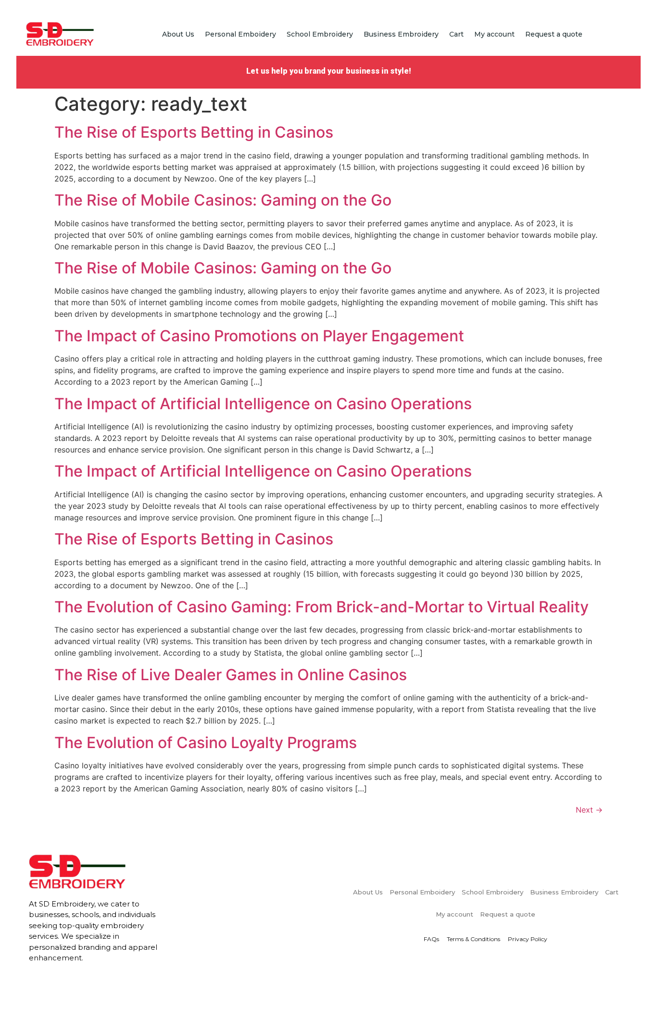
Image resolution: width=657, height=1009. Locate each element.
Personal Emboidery (240, 34)
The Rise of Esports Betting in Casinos (193, 132)
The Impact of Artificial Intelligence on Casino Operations (263, 403)
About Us (178, 34)
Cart (456, 34)
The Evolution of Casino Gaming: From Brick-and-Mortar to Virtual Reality (321, 606)
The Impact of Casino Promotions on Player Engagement (259, 335)
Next (589, 810)
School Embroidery (320, 34)
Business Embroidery (401, 34)
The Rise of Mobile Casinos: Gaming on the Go (223, 200)
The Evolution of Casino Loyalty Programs (205, 742)
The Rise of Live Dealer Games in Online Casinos (230, 674)
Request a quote (553, 34)
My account (494, 34)
